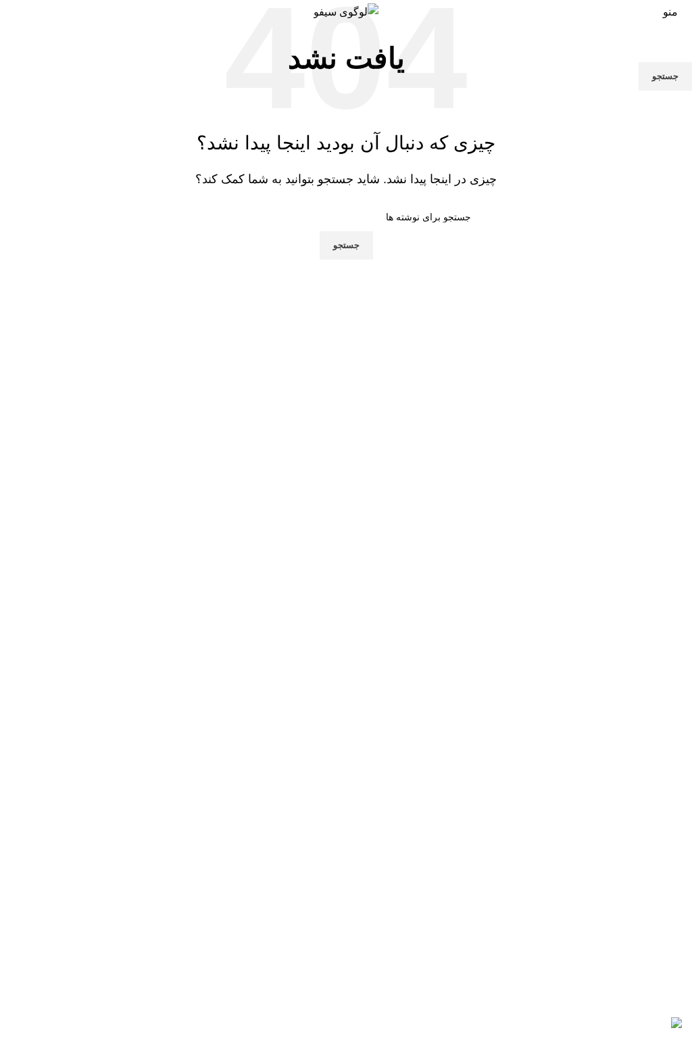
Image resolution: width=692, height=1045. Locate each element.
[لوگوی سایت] (346, 11)
